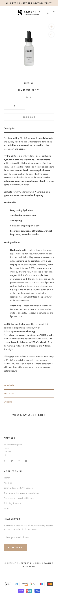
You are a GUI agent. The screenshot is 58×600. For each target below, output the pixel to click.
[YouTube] (26, 460)
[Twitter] (12, 460)
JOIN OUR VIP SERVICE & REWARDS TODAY (29, 3)
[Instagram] (19, 460)
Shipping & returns (12, 503)
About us (8, 482)
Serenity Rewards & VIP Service (18, 487)
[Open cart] (54, 12)
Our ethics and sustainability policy (20, 498)
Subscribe (15, 547)
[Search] (48, 12)
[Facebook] (5, 460)
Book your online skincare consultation (21, 493)
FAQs (6, 508)
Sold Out (29, 117)
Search (7, 477)
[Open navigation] (4, 13)
